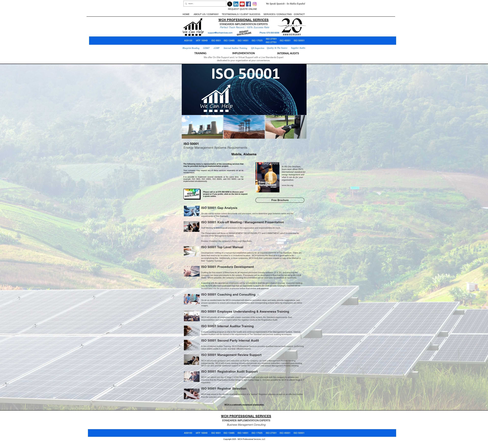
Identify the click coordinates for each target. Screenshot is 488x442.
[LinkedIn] (235, 4)
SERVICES (261, 20)
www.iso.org (287, 185)
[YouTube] (242, 4)
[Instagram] (254, 4)
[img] (202, 127)
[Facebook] (248, 4)
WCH (222, 20)
